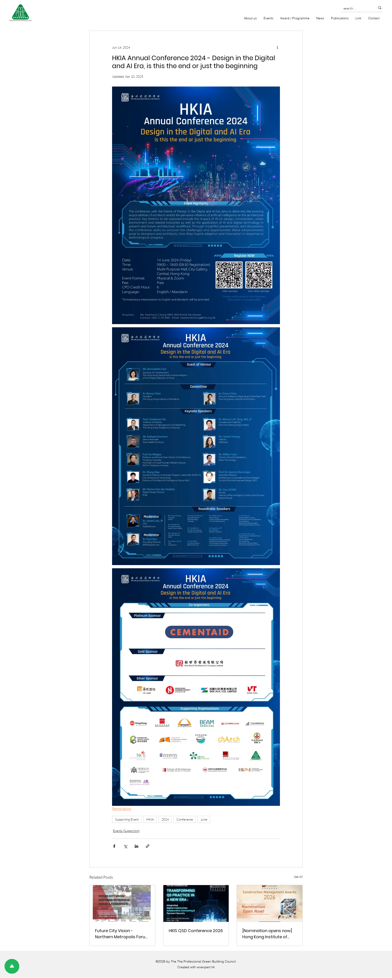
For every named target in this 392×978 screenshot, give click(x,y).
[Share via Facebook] (114, 846)
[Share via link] (147, 846)
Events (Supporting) (126, 831)
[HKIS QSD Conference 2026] (196, 903)
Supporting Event (127, 819)
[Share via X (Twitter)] (125, 846)
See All (298, 877)
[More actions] (277, 47)
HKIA (150, 819)
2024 (165, 819)
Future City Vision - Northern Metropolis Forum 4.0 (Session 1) (122, 934)
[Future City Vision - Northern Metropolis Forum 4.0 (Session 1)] (122, 903)
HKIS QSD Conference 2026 (196, 930)
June (204, 819)
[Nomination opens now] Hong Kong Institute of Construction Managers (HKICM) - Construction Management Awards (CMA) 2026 (267, 934)
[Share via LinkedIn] (136, 846)
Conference (184, 819)
